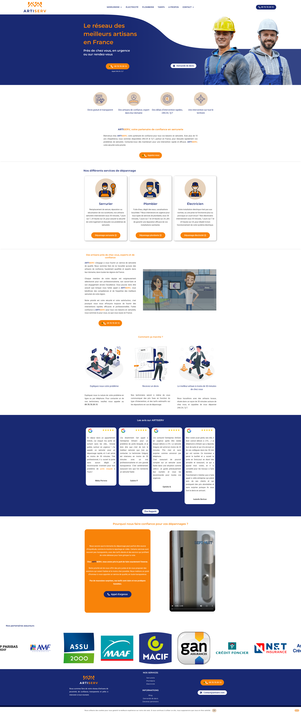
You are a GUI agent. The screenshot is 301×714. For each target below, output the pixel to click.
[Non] (297, 710)
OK (214, 710)
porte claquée (106, 469)
